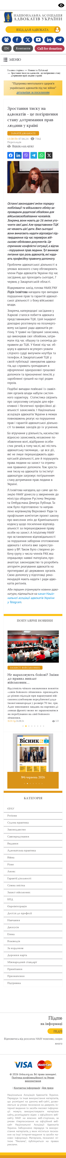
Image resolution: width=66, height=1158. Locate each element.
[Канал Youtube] (38, 40)
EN (6, 48)
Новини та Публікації (38, 70)
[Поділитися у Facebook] (10, 155)
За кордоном (15, 948)
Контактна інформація (27, 1088)
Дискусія (13, 927)
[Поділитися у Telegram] (33, 155)
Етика (10, 934)
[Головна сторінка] (33, 17)
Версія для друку (23, 146)
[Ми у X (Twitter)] (27, 40)
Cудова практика (18, 822)
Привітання (14, 969)
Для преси (48, 1088)
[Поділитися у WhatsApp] (41, 155)
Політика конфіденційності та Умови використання (33, 1079)
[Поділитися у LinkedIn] (18, 155)
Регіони (12, 815)
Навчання (13, 920)
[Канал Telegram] (59, 40)
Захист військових (18, 892)
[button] (33, 87)
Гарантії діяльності (19, 878)
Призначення (16, 976)
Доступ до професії (19, 913)
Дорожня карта (17, 955)
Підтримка (14, 983)
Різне (10, 864)
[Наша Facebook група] (6, 40)
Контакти (23, 48)
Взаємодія (13, 941)
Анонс (11, 871)
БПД (10, 899)
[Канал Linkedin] (49, 40)
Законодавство (16, 829)
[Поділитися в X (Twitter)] (49, 155)
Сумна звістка (16, 885)
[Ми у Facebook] (17, 40)
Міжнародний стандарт (22, 962)
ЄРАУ (10, 808)
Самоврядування (18, 836)
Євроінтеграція (17, 906)
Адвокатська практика (21, 850)
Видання (12, 843)
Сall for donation (49, 48)
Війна (10, 857)
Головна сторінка (15, 70)
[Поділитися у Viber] (26, 155)
